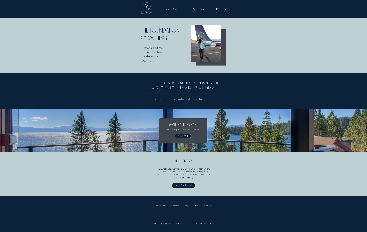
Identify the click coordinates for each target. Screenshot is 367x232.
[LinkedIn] (225, 9)
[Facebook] (221, 9)
